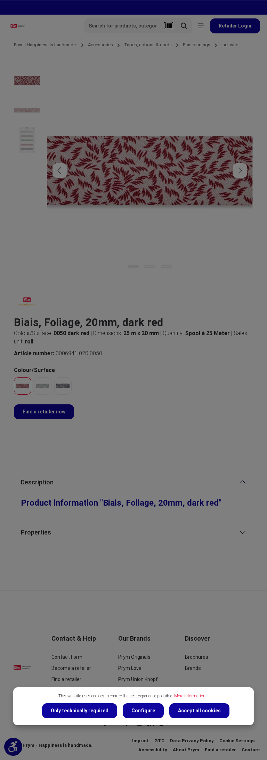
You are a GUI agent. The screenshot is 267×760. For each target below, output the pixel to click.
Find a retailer (66, 679)
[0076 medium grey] (42, 386)
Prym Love (129, 668)
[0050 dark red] (22, 386)
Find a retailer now (44, 411)
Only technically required (79, 710)
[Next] (240, 170)
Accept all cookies (199, 710)
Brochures (196, 657)
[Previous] (59, 170)
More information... (191, 696)
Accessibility (152, 749)
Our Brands (134, 638)
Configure (143, 710)
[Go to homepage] (18, 25)
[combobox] (122, 25)
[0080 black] (63, 386)
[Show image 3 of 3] (166, 266)
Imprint (140, 740)
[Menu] (201, 25)
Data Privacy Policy (192, 740)
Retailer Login (235, 26)
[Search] (184, 25)
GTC (159, 740)
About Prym (186, 749)
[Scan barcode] (168, 25)
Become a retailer (71, 668)
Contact (251, 749)
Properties (36, 532)
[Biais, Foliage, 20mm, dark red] (149, 171)
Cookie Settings (236, 740)
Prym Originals (134, 657)
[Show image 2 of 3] (149, 266)
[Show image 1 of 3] (133, 266)
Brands (193, 668)
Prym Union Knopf (138, 679)
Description (37, 482)
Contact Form (66, 657)
